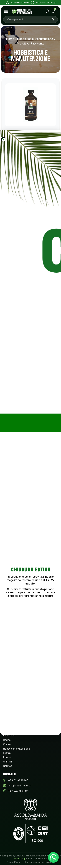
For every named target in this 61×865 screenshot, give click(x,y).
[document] (30, 432)
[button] (3, 139)
